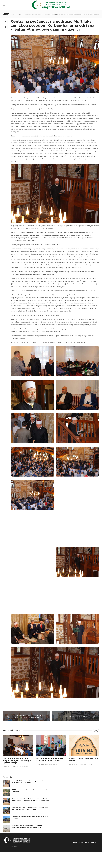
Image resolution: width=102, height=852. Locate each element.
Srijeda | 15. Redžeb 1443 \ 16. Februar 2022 (47, 764)
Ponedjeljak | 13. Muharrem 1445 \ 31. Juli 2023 (81, 764)
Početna (13, 14)
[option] (18, 751)
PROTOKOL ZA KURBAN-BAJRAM (75, 716)
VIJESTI (20, 14)
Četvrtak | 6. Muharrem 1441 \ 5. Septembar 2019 (15, 766)
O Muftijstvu (84, 842)
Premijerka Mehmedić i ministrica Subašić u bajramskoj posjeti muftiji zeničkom (30, 716)
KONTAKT (94, 842)
